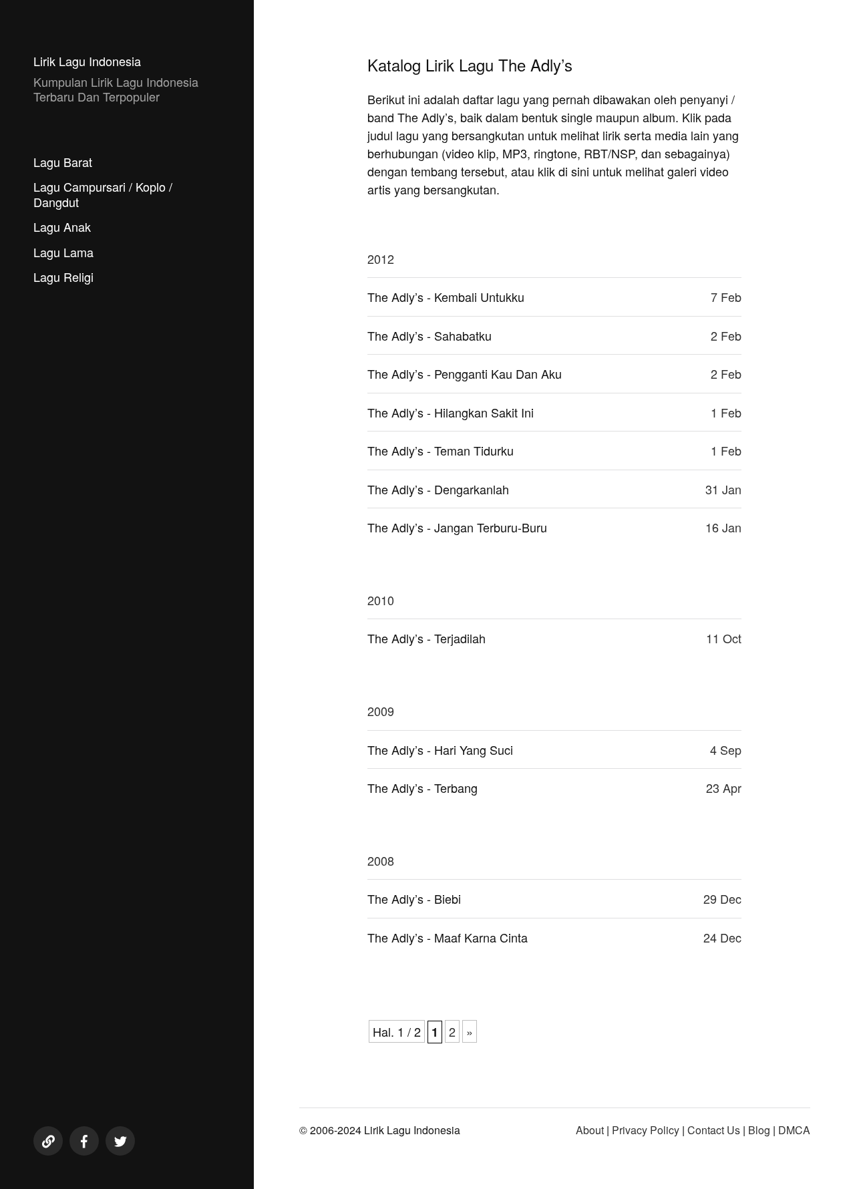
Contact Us (713, 1130)
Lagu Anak (62, 226)
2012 (380, 258)
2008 (380, 860)
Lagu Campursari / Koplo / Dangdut (102, 194)
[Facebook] (84, 1141)
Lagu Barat (62, 161)
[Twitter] (120, 1141)
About (590, 1130)
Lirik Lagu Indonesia (87, 60)
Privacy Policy (645, 1130)
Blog (759, 1130)
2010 (380, 600)
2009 (380, 710)
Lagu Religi (63, 276)
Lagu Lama (63, 252)
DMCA (794, 1130)
